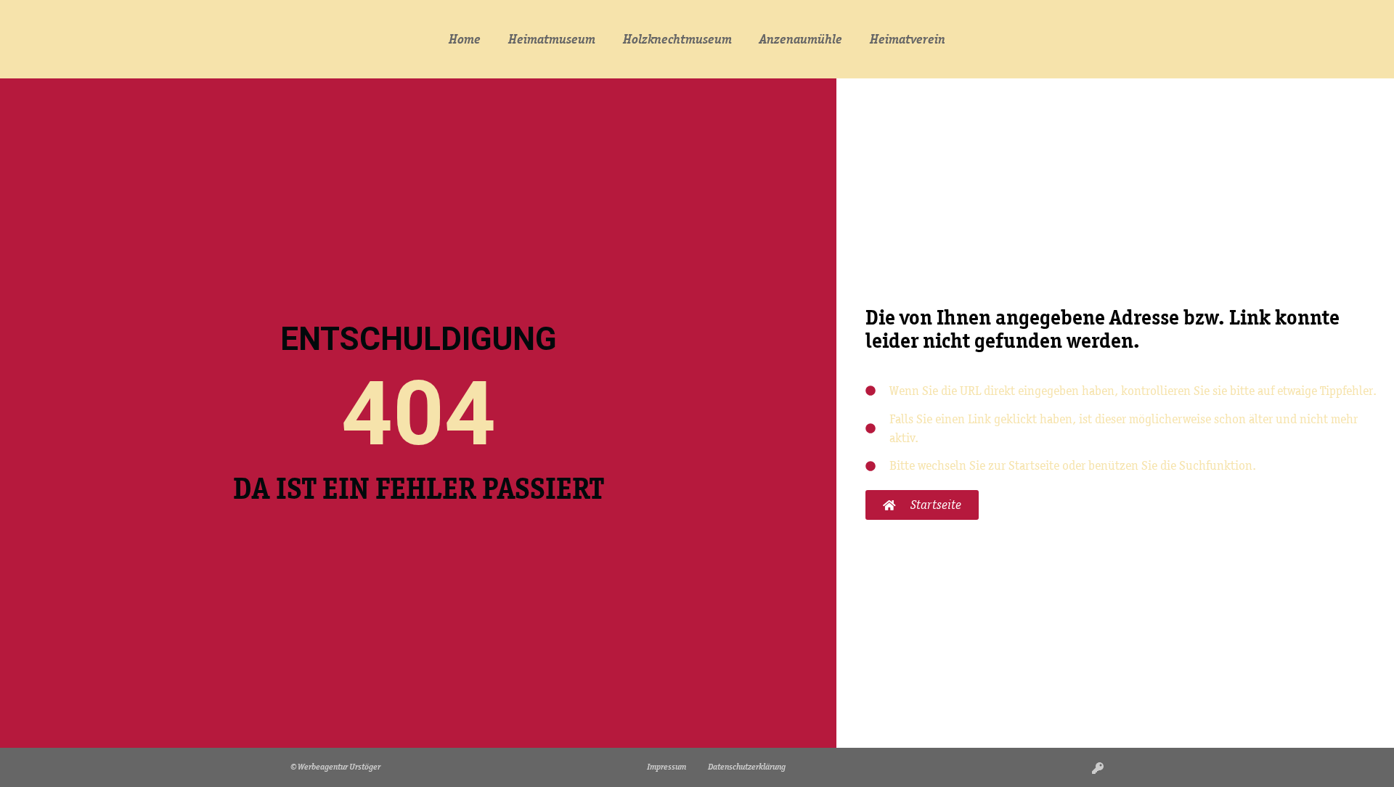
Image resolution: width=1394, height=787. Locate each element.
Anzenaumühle (800, 39)
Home (465, 39)
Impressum (666, 766)
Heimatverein (907, 39)
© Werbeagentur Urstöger (335, 766)
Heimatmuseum (551, 39)
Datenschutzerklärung (747, 766)
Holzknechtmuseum (677, 39)
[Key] (1098, 768)
